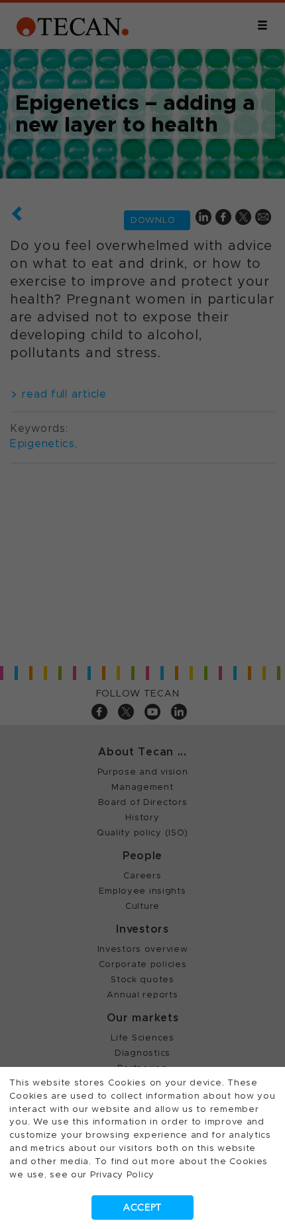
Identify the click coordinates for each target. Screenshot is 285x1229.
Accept (142, 1207)
